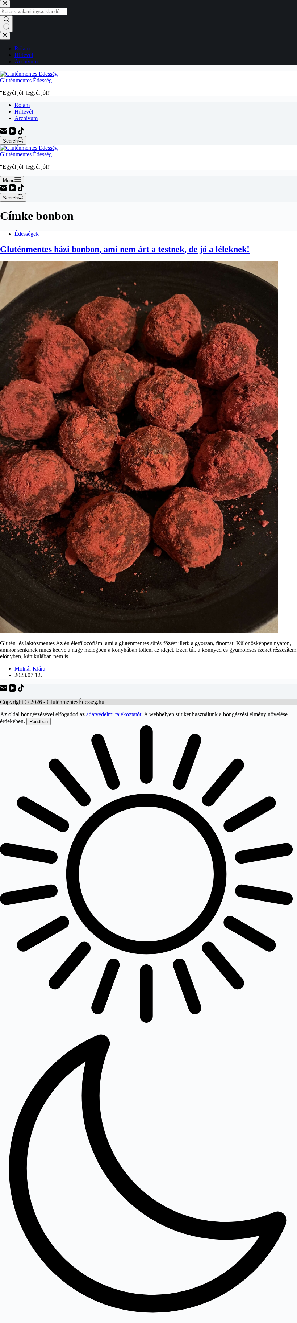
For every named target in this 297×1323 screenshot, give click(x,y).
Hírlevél (23, 111)
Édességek (26, 234)
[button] (148, 1024)
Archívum (26, 118)
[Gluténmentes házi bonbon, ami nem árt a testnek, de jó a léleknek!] (139, 631)
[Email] (4, 132)
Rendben (38, 721)
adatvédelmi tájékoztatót (113, 714)
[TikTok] (21, 132)
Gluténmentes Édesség (26, 80)
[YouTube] (13, 132)
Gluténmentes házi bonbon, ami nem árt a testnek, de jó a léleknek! (125, 249)
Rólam (22, 105)
